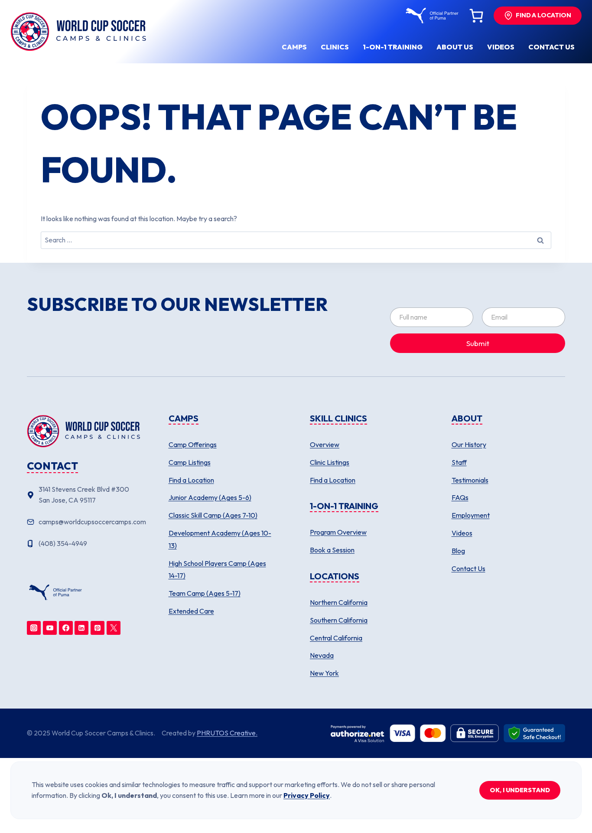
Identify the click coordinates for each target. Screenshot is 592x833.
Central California (336, 638)
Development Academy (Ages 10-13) (220, 539)
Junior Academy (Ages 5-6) (210, 497)
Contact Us (468, 568)
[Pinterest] (97, 628)
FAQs (460, 497)
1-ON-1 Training (393, 46)
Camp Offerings (193, 444)
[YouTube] (50, 628)
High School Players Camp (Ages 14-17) (217, 569)
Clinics (335, 46)
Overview (324, 444)
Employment (471, 515)
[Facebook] (66, 628)
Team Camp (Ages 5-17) (205, 593)
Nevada (322, 655)
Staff (459, 462)
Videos (500, 46)
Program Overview (338, 532)
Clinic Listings (329, 462)
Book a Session (332, 550)
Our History (469, 444)
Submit (477, 343)
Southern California (339, 620)
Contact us (551, 46)
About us (454, 46)
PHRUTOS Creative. (227, 732)
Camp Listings (190, 462)
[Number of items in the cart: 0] (476, 15)
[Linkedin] (81, 628)
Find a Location (191, 480)
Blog (458, 550)
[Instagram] (34, 628)
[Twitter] (113, 628)
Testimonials (470, 480)
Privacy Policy (306, 795)
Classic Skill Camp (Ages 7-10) (213, 515)
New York (324, 673)
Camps (294, 46)
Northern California (339, 602)
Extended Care (191, 611)
